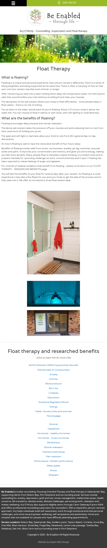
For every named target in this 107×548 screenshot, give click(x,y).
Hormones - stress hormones (53, 438)
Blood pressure (53, 383)
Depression (54, 397)
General (53, 424)
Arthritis (53, 379)
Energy (53, 406)
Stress (53, 470)
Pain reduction (53, 456)
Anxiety (53, 374)
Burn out (53, 388)
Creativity (54, 393)
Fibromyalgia (53, 416)
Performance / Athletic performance (53, 461)
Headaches (53, 428)
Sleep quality (53, 465)
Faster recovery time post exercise (53, 411)
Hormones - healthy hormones (53, 433)
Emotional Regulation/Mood (53, 402)
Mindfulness (53, 442)
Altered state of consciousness (53, 369)
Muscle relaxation (53, 447)
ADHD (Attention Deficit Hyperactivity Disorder (53, 365)
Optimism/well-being (53, 452)
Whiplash (54, 475)
